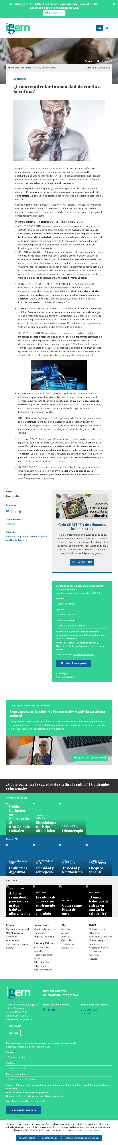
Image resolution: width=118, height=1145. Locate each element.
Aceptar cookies (27, 1138)
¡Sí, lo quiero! (41, 657)
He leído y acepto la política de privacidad (54, 637)
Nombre (35, 593)
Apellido (36, 604)
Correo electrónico (41, 615)
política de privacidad (58, 649)
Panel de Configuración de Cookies (81, 1138)
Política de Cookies (93, 1130)
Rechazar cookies (50, 1138)
